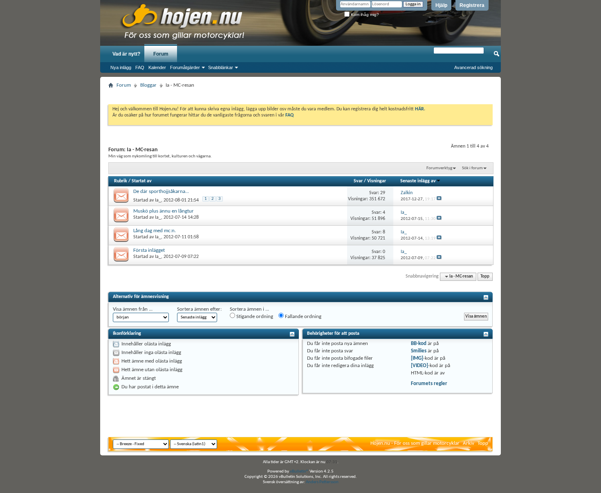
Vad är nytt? (126, 54)
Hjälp (441, 5)
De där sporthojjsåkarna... (161, 191)
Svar (358, 181)
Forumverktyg (439, 168)
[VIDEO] (419, 365)
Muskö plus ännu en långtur (163, 211)
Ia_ (158, 200)
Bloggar (148, 85)
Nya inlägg (120, 67)
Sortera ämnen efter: (199, 309)
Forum (160, 54)
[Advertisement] (300, 94)
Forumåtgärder (185, 67)
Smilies (418, 351)
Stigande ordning (254, 316)
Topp (484, 276)
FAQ (139, 67)
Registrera (472, 5)
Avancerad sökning (473, 67)
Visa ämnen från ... (132, 309)
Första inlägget (149, 250)
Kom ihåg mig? (364, 14)
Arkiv (468, 443)
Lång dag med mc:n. (154, 230)
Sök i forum (472, 168)
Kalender (157, 67)
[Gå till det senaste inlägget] (439, 199)
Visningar (376, 181)
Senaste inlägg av (418, 181)
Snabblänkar (220, 67)
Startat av (142, 181)
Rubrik (120, 181)
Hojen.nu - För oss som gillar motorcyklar (415, 443)
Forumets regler (429, 383)
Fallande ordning (302, 316)
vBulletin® (299, 471)
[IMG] (417, 358)
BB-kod (418, 343)
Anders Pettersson (322, 482)
